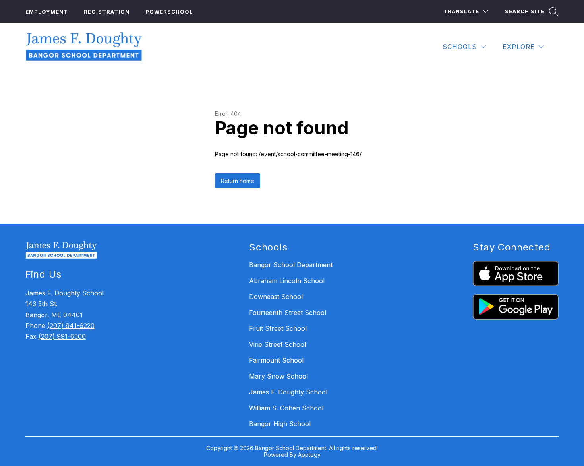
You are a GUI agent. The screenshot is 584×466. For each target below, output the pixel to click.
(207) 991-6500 (62, 336)
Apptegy (309, 454)
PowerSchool (169, 11)
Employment (46, 11)
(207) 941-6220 (71, 326)
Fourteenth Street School (287, 312)
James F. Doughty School (288, 392)
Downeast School (276, 297)
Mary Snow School (278, 376)
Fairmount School (276, 360)
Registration (107, 11)
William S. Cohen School (286, 408)
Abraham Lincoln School (287, 281)
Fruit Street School (278, 328)
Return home (237, 180)
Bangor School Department (291, 265)
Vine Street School (277, 344)
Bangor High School (280, 424)
